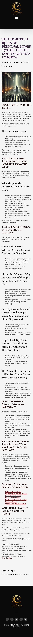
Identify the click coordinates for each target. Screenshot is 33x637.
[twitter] (12, 619)
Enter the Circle (7, 558)
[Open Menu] (16, 18)
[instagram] (16, 619)
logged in (13, 574)
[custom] (21, 619)
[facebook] (7, 619)
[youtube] (25, 619)
